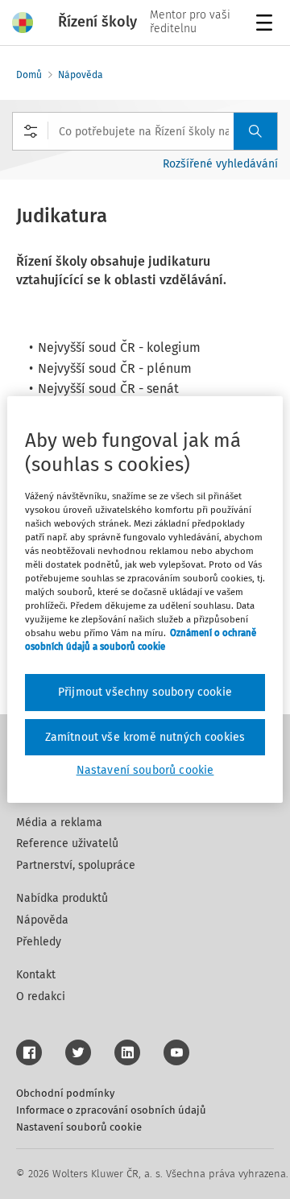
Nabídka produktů (62, 898)
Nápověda (80, 75)
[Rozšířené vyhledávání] (30, 131)
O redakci (40, 996)
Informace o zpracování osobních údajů (111, 1110)
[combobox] (145, 131)
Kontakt (36, 975)
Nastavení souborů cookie (79, 1127)
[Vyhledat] (255, 131)
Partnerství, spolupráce (75, 865)
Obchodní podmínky (65, 1093)
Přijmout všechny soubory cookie (145, 692)
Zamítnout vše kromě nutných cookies (145, 737)
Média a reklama (59, 822)
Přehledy (38, 942)
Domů (29, 75)
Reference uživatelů (67, 843)
